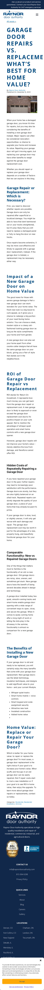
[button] (40, 960)
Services (19, 804)
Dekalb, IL (7, 942)
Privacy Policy (29, 987)
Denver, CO (8, 928)
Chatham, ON (28, 928)
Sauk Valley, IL (9, 957)
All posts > (11, 21)
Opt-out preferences (16, 987)
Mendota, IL (8, 947)
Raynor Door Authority (17, 90)
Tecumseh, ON (29, 937)
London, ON (28, 933)
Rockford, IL (8, 952)
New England (8, 937)
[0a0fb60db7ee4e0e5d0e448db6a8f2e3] (13, 11)
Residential (19, 802)
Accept (22, 981)
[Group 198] (22, 812)
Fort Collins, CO (9, 933)
